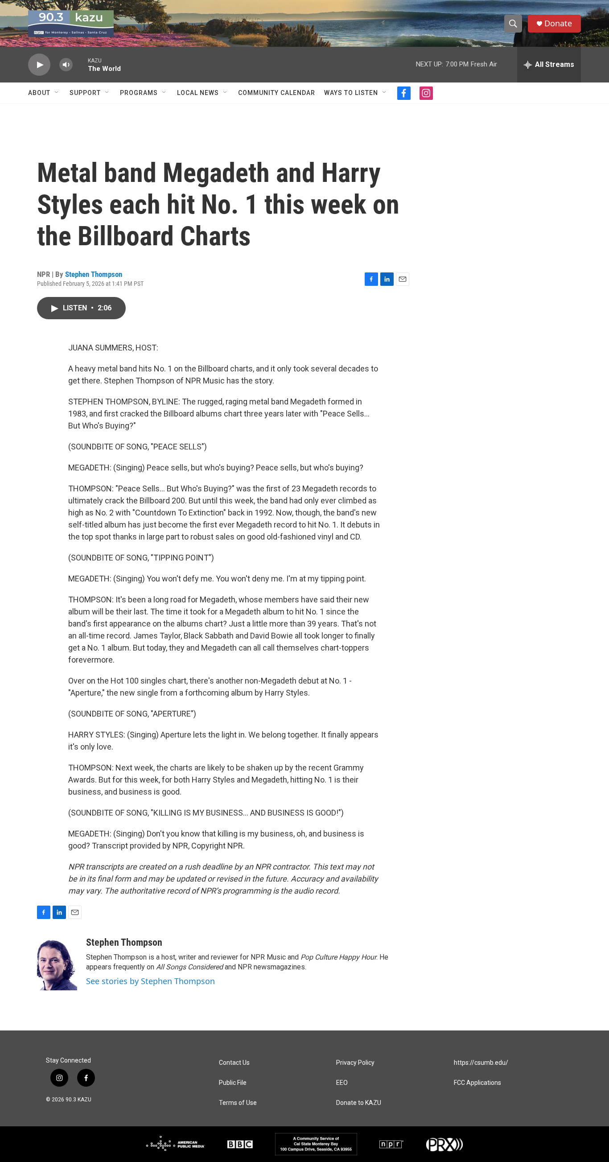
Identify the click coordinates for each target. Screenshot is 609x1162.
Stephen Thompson (93, 274)
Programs (139, 92)
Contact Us (234, 1062)
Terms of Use (238, 1103)
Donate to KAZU (358, 1103)
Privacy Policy (355, 1062)
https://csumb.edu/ (481, 1062)
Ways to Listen (351, 92)
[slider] (80, 64)
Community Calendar (276, 92)
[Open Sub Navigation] (57, 92)
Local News (198, 92)
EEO (342, 1083)
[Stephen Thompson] (57, 963)
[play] (39, 65)
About (39, 92)
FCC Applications (477, 1083)
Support (85, 92)
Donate (558, 23)
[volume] (66, 65)
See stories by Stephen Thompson (150, 981)
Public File (233, 1083)
